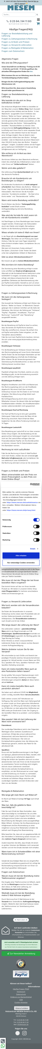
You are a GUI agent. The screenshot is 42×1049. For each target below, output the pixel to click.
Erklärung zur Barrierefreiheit (21, 997)
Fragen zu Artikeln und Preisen (16, 42)
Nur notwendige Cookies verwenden (21, 562)
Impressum (21, 992)
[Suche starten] (37, 15)
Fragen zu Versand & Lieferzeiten (17, 45)
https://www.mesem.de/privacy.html (21, 510)
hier (31, 71)
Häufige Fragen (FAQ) (21, 989)
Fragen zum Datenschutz (13, 51)
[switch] (36, 526)
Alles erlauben (21, 555)
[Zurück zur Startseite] (21, 8)
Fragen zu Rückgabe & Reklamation (18, 48)
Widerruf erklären (21, 1008)
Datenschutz (21, 994)
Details (32, 549)
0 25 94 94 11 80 (22, 1020)
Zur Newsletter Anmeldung (22, 953)
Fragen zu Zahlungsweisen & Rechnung (19, 39)
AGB (21, 1000)
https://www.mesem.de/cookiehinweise (22, 502)
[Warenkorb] (38, 23)
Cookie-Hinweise (21, 1002)
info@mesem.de (22, 1024)
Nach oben (21, 920)
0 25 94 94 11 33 (22, 1022)
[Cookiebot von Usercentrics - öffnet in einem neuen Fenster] (30, 484)
